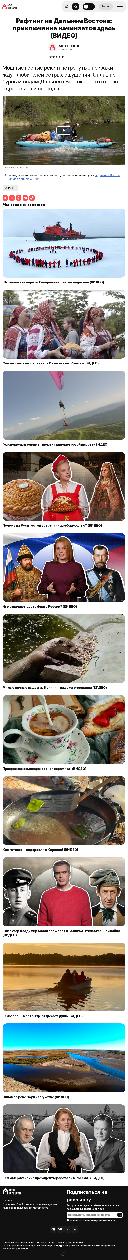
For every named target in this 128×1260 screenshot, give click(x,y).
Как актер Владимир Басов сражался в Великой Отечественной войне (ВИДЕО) (61, 933)
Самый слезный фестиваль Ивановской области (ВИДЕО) (51, 363)
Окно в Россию (69, 45)
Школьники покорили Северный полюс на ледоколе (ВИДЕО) (53, 282)
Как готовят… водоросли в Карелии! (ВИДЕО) (40, 850)
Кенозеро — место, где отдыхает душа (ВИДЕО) (43, 1016)
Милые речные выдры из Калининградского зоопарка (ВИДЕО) (55, 688)
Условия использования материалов (25, 1207)
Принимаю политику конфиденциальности (92, 1220)
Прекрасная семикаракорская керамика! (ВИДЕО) (44, 769)
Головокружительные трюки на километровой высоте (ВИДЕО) (56, 444)
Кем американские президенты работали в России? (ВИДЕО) (54, 1178)
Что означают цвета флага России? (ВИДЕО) (40, 607)
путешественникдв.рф (16, 167)
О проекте (9, 1200)
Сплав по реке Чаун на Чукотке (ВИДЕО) (36, 1097)
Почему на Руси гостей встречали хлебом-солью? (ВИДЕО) (52, 525)
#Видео (10, 188)
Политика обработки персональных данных (30, 1204)
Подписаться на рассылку (87, 1196)
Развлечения (56, 56)
